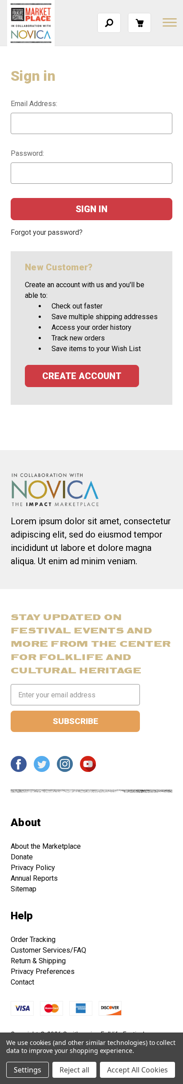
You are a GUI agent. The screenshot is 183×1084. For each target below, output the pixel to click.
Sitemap (23, 889)
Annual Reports (34, 878)
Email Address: (34, 103)
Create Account (81, 376)
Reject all (74, 1070)
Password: (27, 153)
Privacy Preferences (43, 971)
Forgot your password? (47, 232)
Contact (22, 982)
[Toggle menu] (168, 22)
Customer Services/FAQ (48, 950)
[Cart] (139, 23)
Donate (22, 857)
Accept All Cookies (137, 1070)
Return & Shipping (38, 961)
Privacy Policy (33, 867)
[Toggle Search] (109, 23)
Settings (27, 1070)
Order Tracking (33, 939)
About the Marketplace (46, 846)
